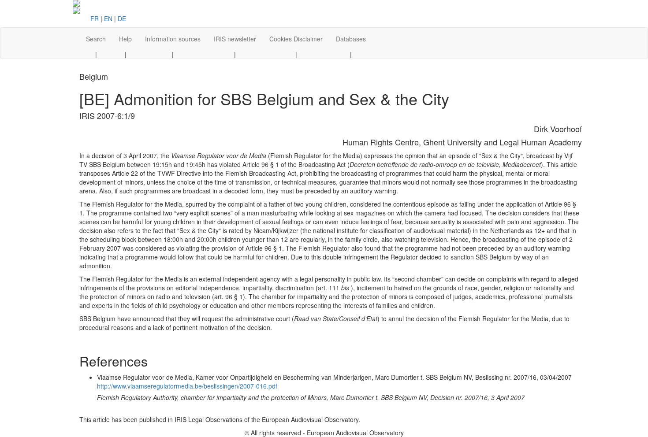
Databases (351, 38)
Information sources (173, 38)
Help (125, 38)
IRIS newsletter (235, 38)
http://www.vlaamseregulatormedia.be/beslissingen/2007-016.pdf (187, 385)
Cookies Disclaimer (296, 38)
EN (108, 18)
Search (96, 38)
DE (122, 18)
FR (94, 18)
